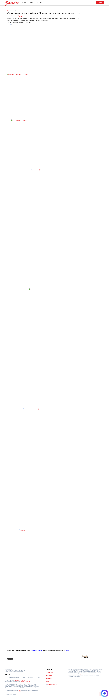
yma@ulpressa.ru (25, 681)
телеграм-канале (36, 650)
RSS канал (49, 675)
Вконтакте (49, 672)
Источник (9, 652)
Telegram (49, 678)
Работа (39, 2)
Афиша (24, 2)
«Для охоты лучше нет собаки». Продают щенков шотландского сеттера (43, 13)
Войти (100, 2)
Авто (31, 2)
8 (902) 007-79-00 (20, 680)
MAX (67, 650)
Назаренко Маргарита (17, 16)
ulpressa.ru (82, 674)
